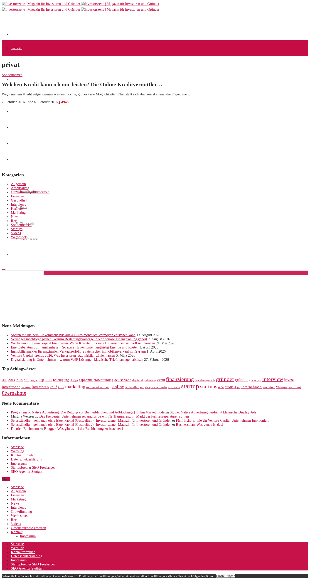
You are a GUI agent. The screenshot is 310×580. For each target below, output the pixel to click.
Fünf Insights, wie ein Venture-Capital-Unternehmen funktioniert (222, 420)
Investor (26, 387)
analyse (34, 380)
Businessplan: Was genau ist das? (200, 424)
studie (229, 387)
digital (136, 380)
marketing (75, 386)
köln (61, 387)
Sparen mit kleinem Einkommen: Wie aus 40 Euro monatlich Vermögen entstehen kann (73, 335)
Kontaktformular (23, 455)
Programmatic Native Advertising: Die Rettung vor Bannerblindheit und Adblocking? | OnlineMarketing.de (88, 412)
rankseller (132, 387)
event (161, 380)
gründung (243, 380)
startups (208, 386)
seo (142, 387)
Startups (16, 80)
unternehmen (251, 387)
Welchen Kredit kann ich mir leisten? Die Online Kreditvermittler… (82, 84)
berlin (48, 380)
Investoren (40, 387)
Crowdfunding (21, 511)
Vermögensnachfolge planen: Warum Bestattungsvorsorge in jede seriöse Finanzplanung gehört (79, 339)
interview (272, 379)
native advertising (98, 387)
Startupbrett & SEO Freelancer (33, 467)
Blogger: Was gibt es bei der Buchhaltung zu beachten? (83, 429)
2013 (4, 380)
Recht (23, 207)
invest (289, 379)
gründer (225, 379)
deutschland (122, 380)
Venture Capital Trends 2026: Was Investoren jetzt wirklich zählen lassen (63, 355)
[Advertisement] (93, 25)
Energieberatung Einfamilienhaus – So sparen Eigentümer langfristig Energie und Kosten (74, 347)
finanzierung (180, 379)
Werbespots (19, 237)
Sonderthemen (29, 239)
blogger (74, 380)
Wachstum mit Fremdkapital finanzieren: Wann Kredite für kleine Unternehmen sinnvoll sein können (83, 343)
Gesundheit (19, 200)
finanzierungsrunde (205, 380)
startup (190, 386)
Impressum (19, 463)
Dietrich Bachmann (25, 429)
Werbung (17, 451)
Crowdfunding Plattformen (30, 192)
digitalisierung (148, 380)
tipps (237, 387)
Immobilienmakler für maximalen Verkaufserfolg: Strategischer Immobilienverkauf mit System (78, 351)
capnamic (86, 380)
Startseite (16, 48)
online (118, 386)
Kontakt (16, 532)
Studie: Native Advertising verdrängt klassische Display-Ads (213, 412)
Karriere (17, 208)
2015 (19, 380)
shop (147, 387)
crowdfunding (103, 380)
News (15, 217)
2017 (26, 380)
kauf (53, 387)
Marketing (18, 212)
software (174, 387)
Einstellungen (225, 576)
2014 (11, 380)
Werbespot (282, 387)
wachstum (269, 387)
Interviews (18, 204)
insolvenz (256, 380)
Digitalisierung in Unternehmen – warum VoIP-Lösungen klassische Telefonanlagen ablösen (77, 359)
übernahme (14, 393)
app (41, 380)
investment (11, 387)
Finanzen (17, 196)
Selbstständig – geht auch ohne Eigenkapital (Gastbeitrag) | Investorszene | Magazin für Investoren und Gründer (91, 420)
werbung (294, 387)
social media (159, 387)
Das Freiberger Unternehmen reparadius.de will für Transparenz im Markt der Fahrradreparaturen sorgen (114, 416)
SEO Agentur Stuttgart (27, 471)
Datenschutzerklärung (26, 459)
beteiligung (61, 380)
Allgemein (18, 184)
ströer (221, 387)
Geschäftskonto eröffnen (28, 528)
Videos (16, 233)
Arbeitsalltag (20, 188)
